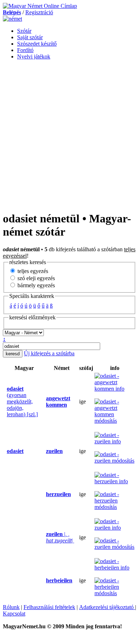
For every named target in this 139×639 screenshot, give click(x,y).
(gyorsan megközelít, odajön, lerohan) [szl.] (22, 401)
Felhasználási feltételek (49, 607)
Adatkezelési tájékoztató (107, 607)
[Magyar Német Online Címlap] (40, 6)
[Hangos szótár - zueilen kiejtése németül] (44, 451)
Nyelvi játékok (33, 56)
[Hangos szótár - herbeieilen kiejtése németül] (44, 580)
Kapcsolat (14, 613)
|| (60, 537)
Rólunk (11, 607)
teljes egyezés (32, 271)
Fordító (25, 50)
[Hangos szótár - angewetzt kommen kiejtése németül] (44, 401)
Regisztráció (39, 12)
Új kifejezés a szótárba (49, 353)
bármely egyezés (35, 285)
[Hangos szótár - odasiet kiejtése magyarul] (4, 401)
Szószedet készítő (37, 44)
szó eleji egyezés (35, 278)
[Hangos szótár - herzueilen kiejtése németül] (44, 494)
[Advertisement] (69, 135)
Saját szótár (30, 37)
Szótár (24, 31)
